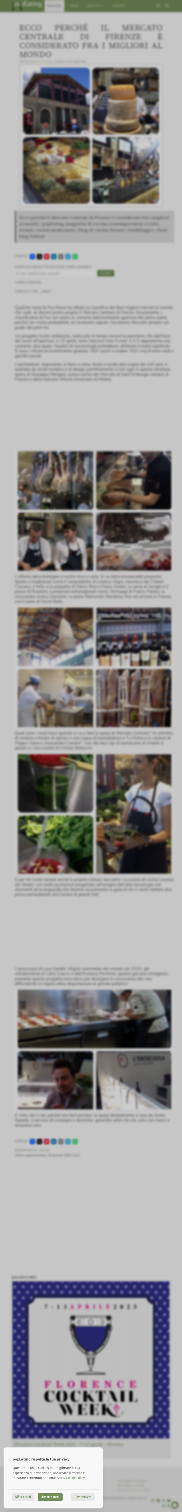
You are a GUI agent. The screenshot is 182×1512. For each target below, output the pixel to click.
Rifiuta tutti (23, 1497)
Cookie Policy (75, 1478)
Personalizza (83, 1497)
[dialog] (53, 1477)
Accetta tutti (50, 1497)
